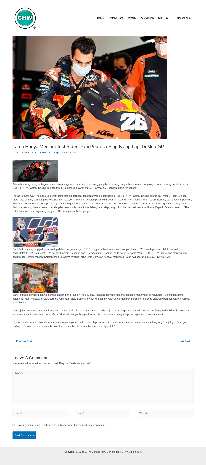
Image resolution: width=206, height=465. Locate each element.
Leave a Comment (23, 152)
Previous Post (22, 341)
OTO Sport (55, 152)
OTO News (41, 152)
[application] (169, 18)
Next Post (186, 341)
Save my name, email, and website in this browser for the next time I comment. (61, 425)
